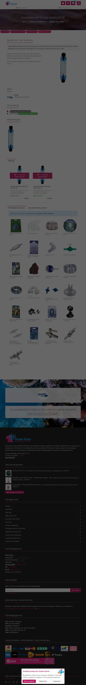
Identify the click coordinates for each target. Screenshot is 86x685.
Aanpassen (56, 681)
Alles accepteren (29, 681)
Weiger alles (43, 681)
